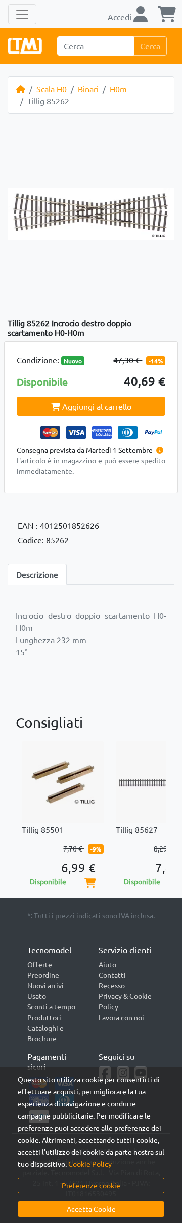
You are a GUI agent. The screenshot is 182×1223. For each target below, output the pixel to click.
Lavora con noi (121, 1017)
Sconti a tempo (51, 1006)
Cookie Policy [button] (90, 1163)
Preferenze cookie (91, 1185)
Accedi (120, 17)
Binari (88, 89)
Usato (36, 995)
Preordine (43, 974)
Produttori (44, 1017)
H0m (118, 89)
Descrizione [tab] (37, 574)
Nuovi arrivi (45, 985)
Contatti (112, 974)
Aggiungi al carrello (95, 406)
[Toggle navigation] (22, 14)
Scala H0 (51, 89)
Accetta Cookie (91, 1208)
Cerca (150, 46)
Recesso (112, 985)
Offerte (39, 964)
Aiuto (107, 964)
